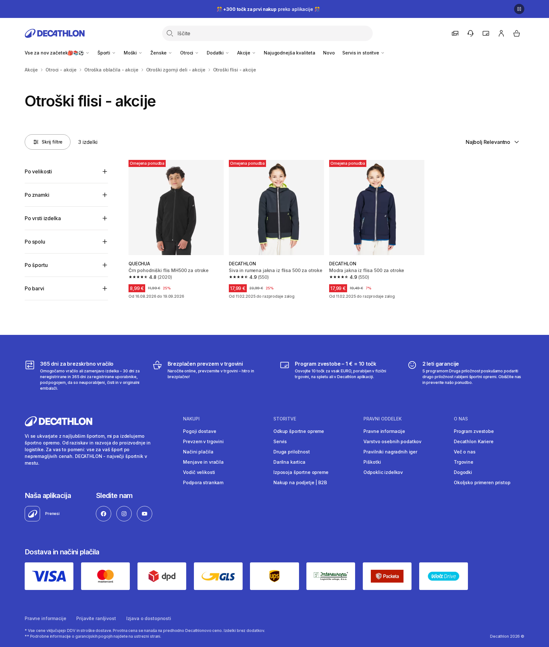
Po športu (36, 265)
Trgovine (463, 462)
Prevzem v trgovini (203, 441)
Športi (104, 52)
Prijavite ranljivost (96, 618)
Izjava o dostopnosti (148, 618)
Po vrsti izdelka (43, 218)
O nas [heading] (461, 418)
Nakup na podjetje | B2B (300, 482)
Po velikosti (38, 171)
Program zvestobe (474, 431)
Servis (280, 441)
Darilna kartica (289, 462)
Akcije (244, 52)
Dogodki (463, 472)
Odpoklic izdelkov (383, 472)
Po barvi (34, 288)
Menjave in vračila (203, 462)
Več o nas (465, 451)
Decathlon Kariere (474, 441)
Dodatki (216, 52)
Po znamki (37, 195)
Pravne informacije (384, 431)
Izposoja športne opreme (301, 472)
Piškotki (372, 462)
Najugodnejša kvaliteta (289, 52)
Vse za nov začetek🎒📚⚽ (55, 52)
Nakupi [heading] (191, 418)
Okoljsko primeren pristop (482, 482)
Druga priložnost (291, 451)
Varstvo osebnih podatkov (392, 441)
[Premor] (519, 9)
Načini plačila (198, 451)
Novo (329, 52)
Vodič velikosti (199, 472)
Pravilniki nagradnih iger (390, 451)
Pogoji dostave (199, 431)
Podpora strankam (203, 482)
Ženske (159, 52)
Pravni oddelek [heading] (382, 418)
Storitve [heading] (284, 418)
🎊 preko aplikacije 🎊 (268, 9)
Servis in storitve (361, 52)
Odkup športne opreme (298, 431)
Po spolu (35, 241)
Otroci (187, 52)
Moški (131, 52)
